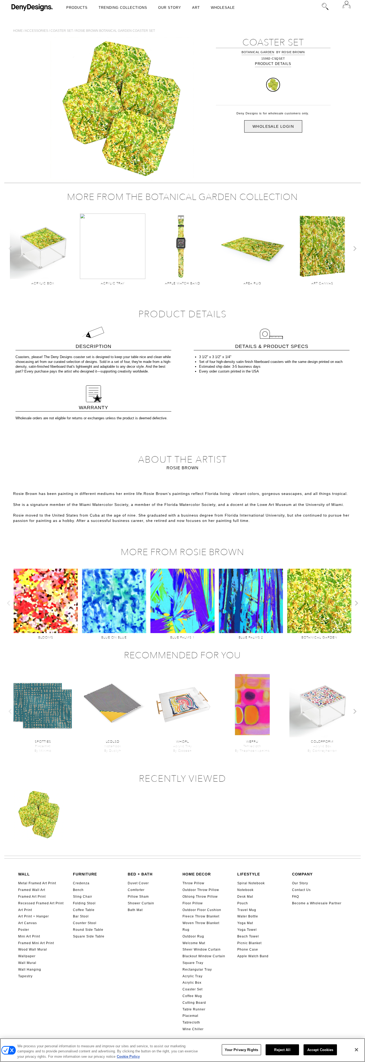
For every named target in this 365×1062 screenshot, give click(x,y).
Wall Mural (27, 963)
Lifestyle (248, 874)
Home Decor (197, 874)
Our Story (169, 8)
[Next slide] (354, 248)
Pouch (242, 903)
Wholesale (223, 8)
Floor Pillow (193, 903)
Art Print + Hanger (33, 916)
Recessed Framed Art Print (41, 903)
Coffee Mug (192, 996)
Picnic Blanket (249, 943)
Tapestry (25, 976)
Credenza (81, 883)
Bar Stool (81, 916)
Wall (24, 874)
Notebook (245, 890)
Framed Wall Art (31, 890)
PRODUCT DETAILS (273, 64)
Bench (78, 890)
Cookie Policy (128, 1057)
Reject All (282, 1050)
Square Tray (193, 963)
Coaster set (62, 31)
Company (302, 874)
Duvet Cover (138, 883)
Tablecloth (191, 1022)
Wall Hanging (29, 969)
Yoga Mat (245, 923)
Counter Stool (84, 923)
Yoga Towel (247, 930)
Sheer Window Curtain (202, 949)
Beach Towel (248, 936)
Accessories (36, 31)
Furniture (85, 874)
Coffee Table (84, 910)
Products (77, 8)
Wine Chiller (193, 1029)
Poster (23, 930)
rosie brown (293, 52)
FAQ (295, 896)
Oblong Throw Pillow (200, 896)
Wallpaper (27, 956)
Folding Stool (84, 903)
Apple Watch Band (253, 956)
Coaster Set (193, 989)
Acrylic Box (192, 983)
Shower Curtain (141, 903)
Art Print (25, 910)
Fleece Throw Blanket (201, 916)
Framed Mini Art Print (36, 943)
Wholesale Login (273, 126)
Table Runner (194, 1009)
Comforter (136, 890)
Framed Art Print (32, 896)
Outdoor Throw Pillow (201, 890)
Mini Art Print (29, 936)
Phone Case (247, 949)
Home (18, 31)
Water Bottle (247, 916)
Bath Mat (135, 910)
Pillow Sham (138, 896)
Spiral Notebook (251, 883)
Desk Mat (245, 896)
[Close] (356, 1050)
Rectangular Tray (197, 969)
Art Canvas (27, 923)
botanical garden (258, 52)
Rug (186, 930)
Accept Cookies (320, 1050)
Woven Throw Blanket (201, 923)
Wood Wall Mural (32, 949)
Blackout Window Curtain (204, 956)
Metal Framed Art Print (37, 883)
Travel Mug (246, 910)
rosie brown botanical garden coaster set (115, 31)
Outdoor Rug (193, 936)
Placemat (190, 1016)
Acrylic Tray (193, 976)
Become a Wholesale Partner (316, 903)
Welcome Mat (194, 943)
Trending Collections (123, 8)
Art (196, 8)
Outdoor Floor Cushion (202, 910)
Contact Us (301, 890)
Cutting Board (194, 1003)
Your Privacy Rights (241, 1050)
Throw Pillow (193, 883)
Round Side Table (88, 930)
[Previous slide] (10, 248)
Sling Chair (82, 896)
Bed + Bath (140, 874)
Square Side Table (88, 936)
